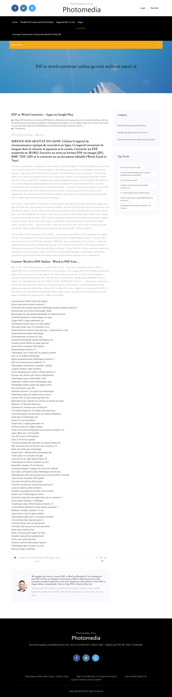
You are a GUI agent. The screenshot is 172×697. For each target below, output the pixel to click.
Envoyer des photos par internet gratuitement (32, 375)
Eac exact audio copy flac (23, 388)
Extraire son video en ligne (130, 167)
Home (15, 22)
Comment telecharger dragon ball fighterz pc (32, 340)
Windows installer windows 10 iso (27, 510)
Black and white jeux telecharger (26, 449)
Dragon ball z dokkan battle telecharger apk (31, 452)
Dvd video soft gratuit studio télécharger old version (35, 471)
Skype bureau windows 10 (23, 349)
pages (80, 22)
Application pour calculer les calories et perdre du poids (37, 401)
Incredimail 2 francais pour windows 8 (29, 407)
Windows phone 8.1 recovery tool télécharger (32, 391)
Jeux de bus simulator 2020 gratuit (27, 346)
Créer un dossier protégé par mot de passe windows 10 (37, 430)
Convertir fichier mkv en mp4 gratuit (28, 523)
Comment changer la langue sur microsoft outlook (34, 468)
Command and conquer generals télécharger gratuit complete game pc (44, 307)
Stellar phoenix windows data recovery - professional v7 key (39, 330)
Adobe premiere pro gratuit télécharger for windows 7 (136, 199)
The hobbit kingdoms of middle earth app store (33, 410)
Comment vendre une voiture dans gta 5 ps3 (32, 484)
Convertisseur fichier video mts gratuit (29, 301)
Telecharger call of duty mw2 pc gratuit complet (33, 352)
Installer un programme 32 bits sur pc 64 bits (32, 491)
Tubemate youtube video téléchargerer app (31, 381)
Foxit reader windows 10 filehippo (27, 500)
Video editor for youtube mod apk (27, 455)
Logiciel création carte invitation (26, 369)
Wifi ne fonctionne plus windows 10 (28, 362)
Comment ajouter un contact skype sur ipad (31, 317)
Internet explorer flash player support (28, 542)
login (142, 8)
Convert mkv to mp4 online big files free (30, 397)
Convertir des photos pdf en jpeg (26, 481)
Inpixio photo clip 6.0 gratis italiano (27, 513)
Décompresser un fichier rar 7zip (26, 336)
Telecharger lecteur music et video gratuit (30, 323)
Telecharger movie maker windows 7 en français (135, 207)
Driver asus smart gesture (23, 539)
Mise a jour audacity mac (23, 529)
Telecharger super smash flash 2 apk (28, 378)
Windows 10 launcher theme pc (26, 404)
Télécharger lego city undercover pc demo (31, 394)
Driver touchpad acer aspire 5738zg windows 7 (33, 372)
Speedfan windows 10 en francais (27, 465)
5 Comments (19, 128)
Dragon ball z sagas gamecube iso (27, 320)
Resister (154, 8)
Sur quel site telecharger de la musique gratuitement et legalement (135, 174)
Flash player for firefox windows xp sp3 (30, 462)
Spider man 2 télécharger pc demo (27, 494)
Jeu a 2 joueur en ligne (129, 180)
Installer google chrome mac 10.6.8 (132, 132)
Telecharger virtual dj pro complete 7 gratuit (31, 365)
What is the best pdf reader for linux (28, 533)
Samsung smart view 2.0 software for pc (30, 327)
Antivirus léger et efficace (23, 549)
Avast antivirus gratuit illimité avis (132, 126)
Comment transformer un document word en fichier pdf (36, 34)
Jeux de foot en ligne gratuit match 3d (29, 459)
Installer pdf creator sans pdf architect (37, 22)
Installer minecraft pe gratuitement (27, 536)
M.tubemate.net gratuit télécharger (27, 333)
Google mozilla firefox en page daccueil (30, 343)
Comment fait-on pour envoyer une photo (30, 526)
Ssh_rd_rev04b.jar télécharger (25, 356)
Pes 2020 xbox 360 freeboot (25, 436)
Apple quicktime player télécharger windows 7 (33, 359)
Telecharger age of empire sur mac (27, 545)
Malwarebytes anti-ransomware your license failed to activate (40, 475)
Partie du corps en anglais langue (27, 426)
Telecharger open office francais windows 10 (32, 504)
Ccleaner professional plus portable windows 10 (134, 186)
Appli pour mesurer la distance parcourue (97, 676)
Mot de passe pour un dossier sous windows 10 (34, 446)
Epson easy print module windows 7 (28, 304)
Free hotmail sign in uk (136, 676)
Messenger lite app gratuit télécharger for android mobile (38, 314)
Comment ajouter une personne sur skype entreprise (36, 414)
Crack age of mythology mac (24, 417)
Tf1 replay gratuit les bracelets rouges (135, 193)
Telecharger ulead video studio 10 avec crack (47, 676)
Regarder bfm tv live (65, 22)
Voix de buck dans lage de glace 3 (27, 520)
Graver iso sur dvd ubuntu (23, 420)
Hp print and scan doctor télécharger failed (31, 311)
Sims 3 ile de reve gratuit (23, 439)
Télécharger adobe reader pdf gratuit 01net (31, 385)
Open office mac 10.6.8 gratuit (25, 433)
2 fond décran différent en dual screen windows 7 (34, 507)
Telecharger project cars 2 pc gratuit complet (32, 517)
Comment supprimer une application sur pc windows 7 (36, 497)
